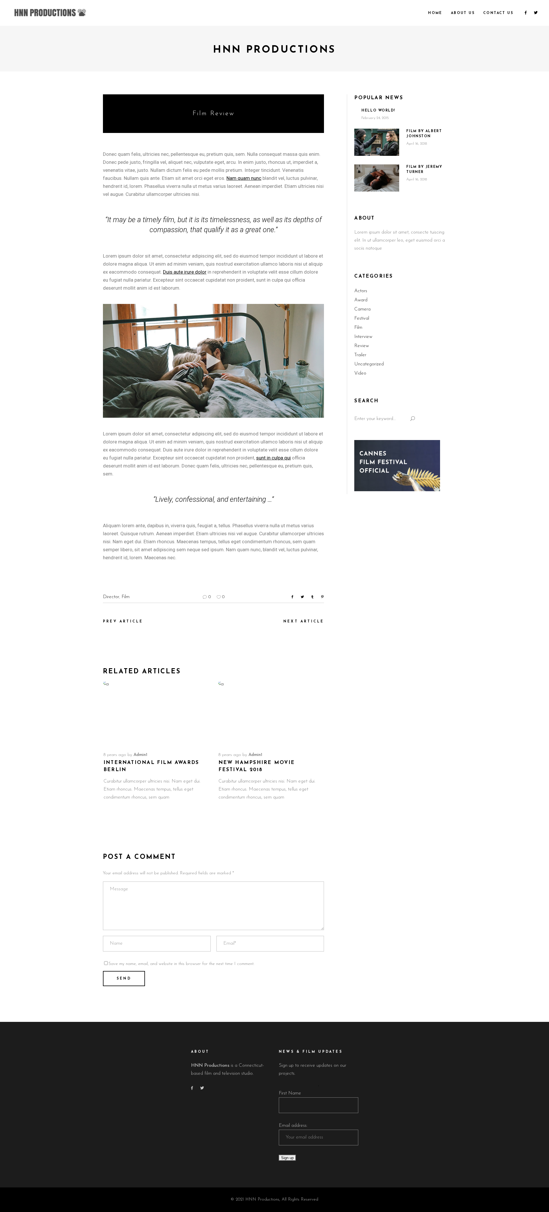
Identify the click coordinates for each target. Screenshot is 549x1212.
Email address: (293, 1125)
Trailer (360, 355)
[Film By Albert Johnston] (376, 142)
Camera (362, 309)
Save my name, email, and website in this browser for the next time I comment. (181, 964)
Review (361, 345)
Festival (361, 318)
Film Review (213, 113)
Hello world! (378, 110)
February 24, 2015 (375, 118)
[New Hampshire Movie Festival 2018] (271, 713)
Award (360, 300)
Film (126, 596)
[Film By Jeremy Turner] (376, 178)
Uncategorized (369, 364)
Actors (360, 290)
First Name (290, 1093)
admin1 (140, 755)
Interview (363, 336)
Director (111, 596)
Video (360, 373)
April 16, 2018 (416, 144)
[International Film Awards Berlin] (156, 713)
